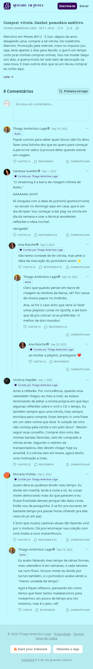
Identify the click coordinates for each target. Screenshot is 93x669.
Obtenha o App (67, 649)
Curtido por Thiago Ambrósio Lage (38, 176)
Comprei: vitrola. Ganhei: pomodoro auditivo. (43, 22)
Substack (27, 660)
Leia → (8, 76)
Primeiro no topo (76, 91)
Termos (78, 634)
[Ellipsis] (87, 128)
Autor (17, 133)
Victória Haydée (24, 380)
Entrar (84, 6)
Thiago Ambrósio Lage (20, 28)
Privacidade (62, 634)
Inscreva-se (67, 6)
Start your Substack (32, 649)
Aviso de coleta (46, 638)
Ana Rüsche (26, 244)
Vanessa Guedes (25, 171)
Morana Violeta (24, 474)
